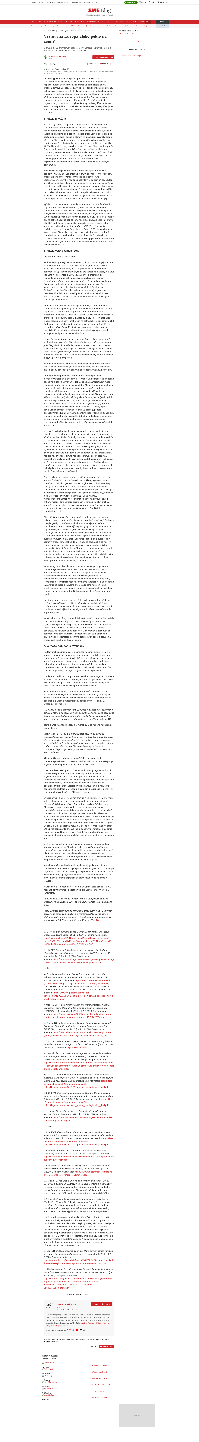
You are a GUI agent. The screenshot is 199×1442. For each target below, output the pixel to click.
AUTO (122, 21)
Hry (77, 2)
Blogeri (146, 26)
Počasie (42, 21)
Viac (96, 2)
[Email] (81, 1330)
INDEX (77, 21)
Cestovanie (101, 26)
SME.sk (34, 21)
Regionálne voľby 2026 (86, 2)
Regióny (69, 21)
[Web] (84, 1330)
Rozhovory (91, 1323)
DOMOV (61, 21)
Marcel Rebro (99, 1398)
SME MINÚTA (51, 21)
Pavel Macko (99, 1391)
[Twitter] (73, 1330)
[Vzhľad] (154, 2)
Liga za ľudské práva (57, 56)
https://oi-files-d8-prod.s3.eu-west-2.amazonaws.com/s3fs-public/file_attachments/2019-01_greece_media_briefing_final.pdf (78, 1084)
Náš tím (98, 1323)
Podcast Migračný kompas (59, 1326)
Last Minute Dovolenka (63, 2)
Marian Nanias (99, 1365)
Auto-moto (130, 26)
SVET (83, 21)
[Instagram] (70, 1330)
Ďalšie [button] (138, 26)
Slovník (73, 2)
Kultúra (109, 26)
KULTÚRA (101, 21)
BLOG (148, 21)
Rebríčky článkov (137, 49)
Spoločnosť (91, 26)
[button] (160, 22)
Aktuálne (84, 1323)
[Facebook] (67, 1330)
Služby (40, 2)
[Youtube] (77, 1330)
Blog (105, 10)
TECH (128, 21)
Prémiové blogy (50, 26)
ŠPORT (109, 21)
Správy (34, 2)
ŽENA (134, 21)
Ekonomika (81, 26)
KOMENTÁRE (91, 21)
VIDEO (115, 21)
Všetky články (49, 1358)
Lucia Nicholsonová (99, 1385)
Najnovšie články (36, 26)
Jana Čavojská (99, 1378)
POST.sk (162, 26)
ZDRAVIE (141, 21)
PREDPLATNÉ (131, 2)
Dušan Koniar (99, 1372)
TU (97, 920)
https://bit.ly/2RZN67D (78, 1047)
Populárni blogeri (62, 26)
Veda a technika (119, 26)
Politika (73, 26)
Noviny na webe (50, 2)
